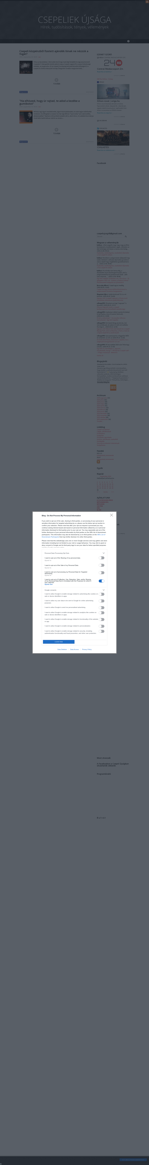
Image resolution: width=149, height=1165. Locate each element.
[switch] (101, 557)
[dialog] (74, 582)
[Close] (112, 516)
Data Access (74, 649)
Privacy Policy (87, 649)
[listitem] (74, 553)
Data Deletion (62, 649)
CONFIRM (59, 642)
